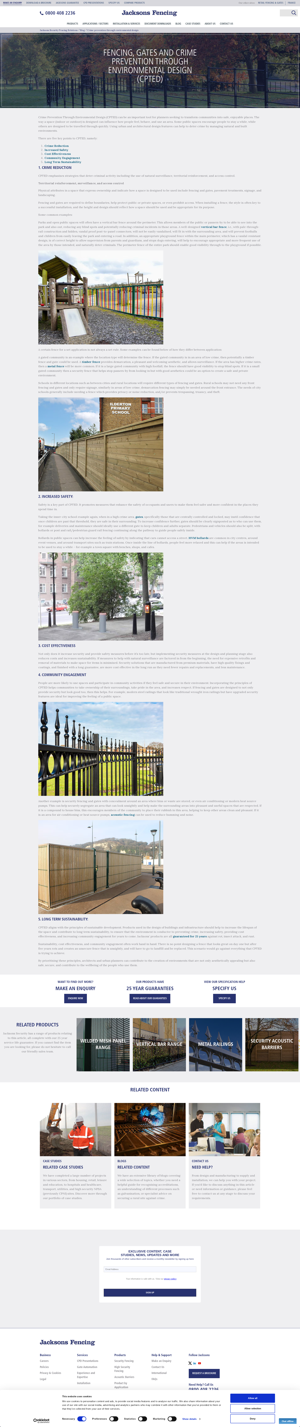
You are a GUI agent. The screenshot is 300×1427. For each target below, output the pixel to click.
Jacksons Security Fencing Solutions (59, 30)
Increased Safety (56, 150)
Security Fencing (124, 1361)
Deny (252, 1418)
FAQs (154, 1379)
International (159, 1373)
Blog (178, 24)
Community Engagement (62, 158)
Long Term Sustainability (63, 162)
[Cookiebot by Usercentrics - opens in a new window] (41, 1421)
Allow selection (252, 1408)
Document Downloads (158, 24)
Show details (189, 1419)
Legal (43, 1379)
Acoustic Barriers (124, 1377)
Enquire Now (75, 998)
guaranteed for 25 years (190, 936)
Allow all (252, 1398)
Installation (83, 1383)
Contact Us (226, 24)
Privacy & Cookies (50, 1373)
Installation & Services (126, 24)
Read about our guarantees (150, 998)
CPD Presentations (87, 1361)
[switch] (113, 1418)
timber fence (91, 362)
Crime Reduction (57, 146)
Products (72, 24)
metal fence (56, 366)
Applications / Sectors (95, 24)
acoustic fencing (123, 815)
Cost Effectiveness (58, 154)
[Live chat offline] (288, 1421)
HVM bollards (198, 538)
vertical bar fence (214, 227)
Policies (44, 1367)
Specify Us (224, 998)
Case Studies (192, 24)
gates (139, 517)
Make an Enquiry (161, 1361)
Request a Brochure (204, 1373)
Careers (44, 1361)
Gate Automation (87, 1367)
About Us (210, 24)
